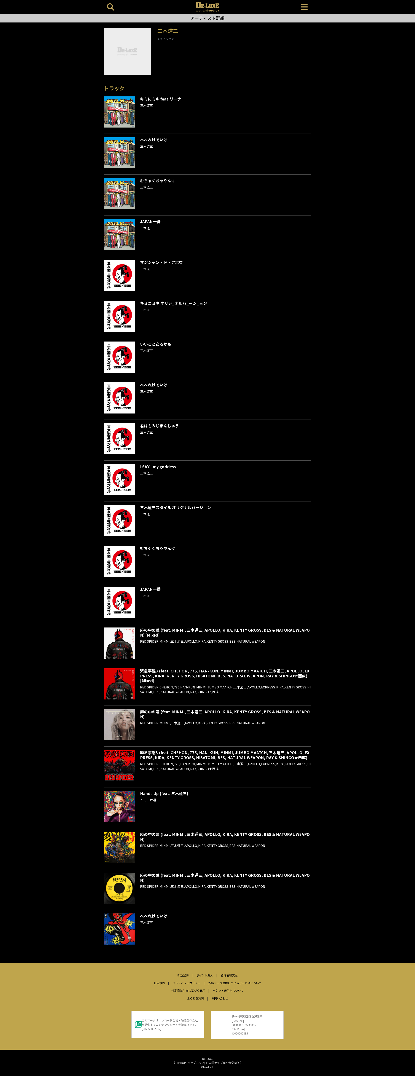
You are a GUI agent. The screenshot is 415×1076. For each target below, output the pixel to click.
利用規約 (159, 983)
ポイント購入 (204, 975)
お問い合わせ (219, 998)
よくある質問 (195, 998)
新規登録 (183, 975)
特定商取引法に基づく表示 (188, 990)
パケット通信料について (228, 990)
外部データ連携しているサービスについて (235, 983)
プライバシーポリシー (186, 983)
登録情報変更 (229, 975)
